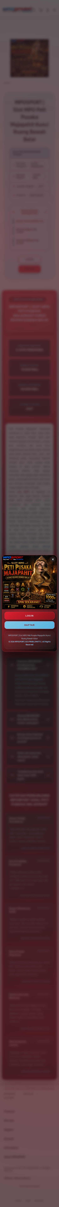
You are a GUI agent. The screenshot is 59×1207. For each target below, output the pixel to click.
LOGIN (29, 615)
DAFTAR (29, 625)
